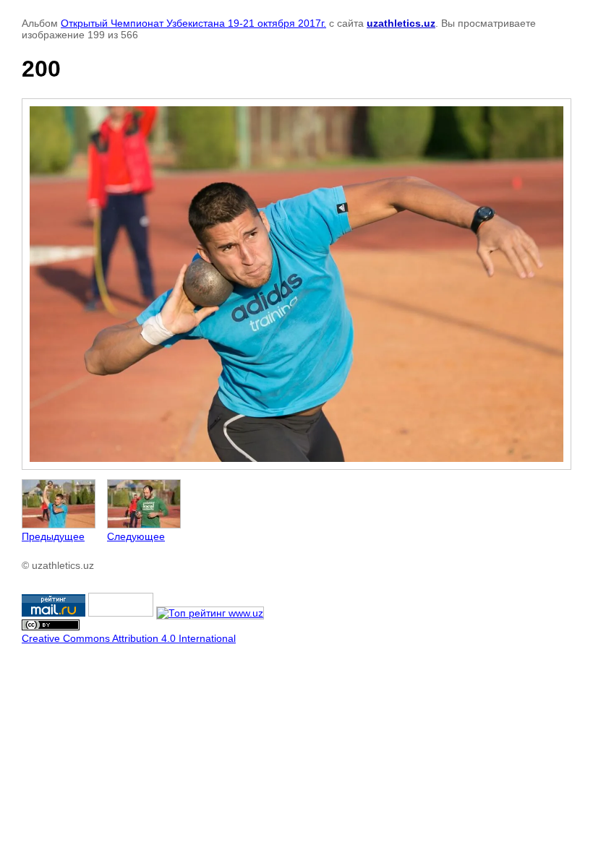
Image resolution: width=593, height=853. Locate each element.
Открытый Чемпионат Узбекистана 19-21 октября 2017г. (193, 23)
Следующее (136, 536)
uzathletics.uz (401, 23)
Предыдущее (53, 536)
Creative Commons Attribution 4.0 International (129, 638)
